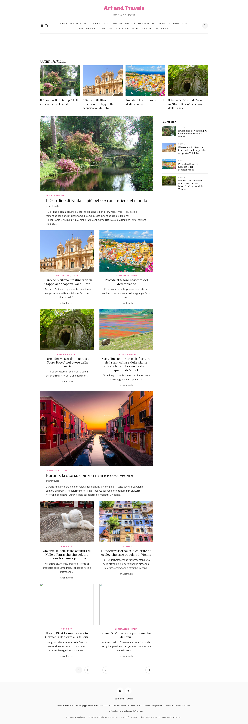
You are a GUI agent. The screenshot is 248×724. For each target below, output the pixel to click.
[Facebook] (42, 26)
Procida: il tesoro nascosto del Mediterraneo (126, 282)
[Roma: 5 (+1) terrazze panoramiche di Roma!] (126, 604)
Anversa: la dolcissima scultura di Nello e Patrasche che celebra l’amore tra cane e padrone (67, 554)
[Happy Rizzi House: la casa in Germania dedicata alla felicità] (67, 604)
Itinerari (161, 23)
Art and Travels (124, 7)
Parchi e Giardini (86, 28)
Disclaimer (103, 717)
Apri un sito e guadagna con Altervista (81, 717)
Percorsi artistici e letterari (124, 28)
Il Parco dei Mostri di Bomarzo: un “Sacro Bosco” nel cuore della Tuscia (187, 104)
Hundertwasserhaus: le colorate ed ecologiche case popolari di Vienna (126, 553)
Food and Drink (146, 23)
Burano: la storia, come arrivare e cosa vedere (89, 475)
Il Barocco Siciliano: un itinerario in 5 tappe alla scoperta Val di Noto (98, 104)
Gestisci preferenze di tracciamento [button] (167, 717)
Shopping (147, 28)
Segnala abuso (116, 717)
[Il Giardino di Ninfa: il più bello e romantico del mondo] (60, 80)
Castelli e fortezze (112, 23)
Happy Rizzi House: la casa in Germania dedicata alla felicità (67, 635)
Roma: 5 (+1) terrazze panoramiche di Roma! (126, 635)
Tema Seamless (111, 711)
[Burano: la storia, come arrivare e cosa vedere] (96, 428)
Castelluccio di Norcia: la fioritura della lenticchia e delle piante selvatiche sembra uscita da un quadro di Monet (126, 364)
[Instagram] (46, 26)
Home (62, 23)
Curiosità (130, 23)
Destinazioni (63, 276)
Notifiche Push (162, 28)
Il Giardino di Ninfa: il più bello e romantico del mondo (96, 200)
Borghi (96, 23)
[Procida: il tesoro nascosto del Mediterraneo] (145, 80)
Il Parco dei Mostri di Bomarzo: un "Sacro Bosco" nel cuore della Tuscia (191, 185)
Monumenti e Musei (178, 23)
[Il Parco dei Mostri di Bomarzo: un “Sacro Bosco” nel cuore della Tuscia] (188, 80)
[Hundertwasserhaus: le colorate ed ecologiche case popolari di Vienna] (126, 521)
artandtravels (52, 206)
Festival (102, 28)
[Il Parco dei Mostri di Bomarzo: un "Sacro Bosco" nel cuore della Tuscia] (169, 184)
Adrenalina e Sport (80, 23)
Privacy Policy (145, 717)
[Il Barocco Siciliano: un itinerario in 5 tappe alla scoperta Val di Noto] (103, 80)
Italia (75, 276)
